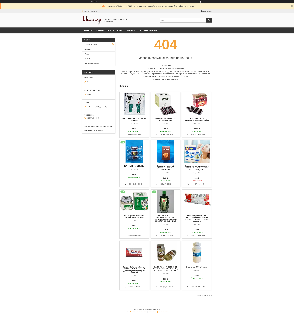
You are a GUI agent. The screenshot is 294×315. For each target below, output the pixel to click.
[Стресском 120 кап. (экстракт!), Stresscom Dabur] (197, 103)
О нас (119, 30)
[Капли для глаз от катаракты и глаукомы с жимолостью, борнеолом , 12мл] (197, 151)
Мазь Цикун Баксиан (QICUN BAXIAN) (134, 119)
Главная (88, 30)
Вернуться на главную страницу (165, 79)
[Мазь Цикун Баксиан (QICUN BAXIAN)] (134, 103)
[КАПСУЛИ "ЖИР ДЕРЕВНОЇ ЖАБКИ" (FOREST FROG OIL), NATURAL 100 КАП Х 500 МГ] (165, 252)
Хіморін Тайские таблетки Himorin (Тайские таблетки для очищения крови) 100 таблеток (134, 269)
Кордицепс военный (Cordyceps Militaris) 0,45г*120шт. (165, 168)
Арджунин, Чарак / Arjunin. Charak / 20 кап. (165, 119)
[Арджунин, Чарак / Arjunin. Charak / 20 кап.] (165, 103)
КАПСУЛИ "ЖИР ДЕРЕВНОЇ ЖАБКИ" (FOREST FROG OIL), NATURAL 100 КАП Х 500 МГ (165, 269)
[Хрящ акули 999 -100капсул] (197, 252)
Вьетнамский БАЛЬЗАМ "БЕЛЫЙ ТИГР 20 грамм (134, 216)
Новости (88, 49)
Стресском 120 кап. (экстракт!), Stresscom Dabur (197, 119)
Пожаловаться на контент (138, 312)
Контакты (130, 30)
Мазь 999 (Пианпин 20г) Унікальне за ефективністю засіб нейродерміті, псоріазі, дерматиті (197, 218)
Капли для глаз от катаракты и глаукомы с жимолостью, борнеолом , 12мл (197, 168)
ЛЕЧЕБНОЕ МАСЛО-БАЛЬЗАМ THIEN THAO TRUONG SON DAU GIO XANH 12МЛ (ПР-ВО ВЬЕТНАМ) (165, 218)
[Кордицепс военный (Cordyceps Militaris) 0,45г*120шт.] (165, 151)
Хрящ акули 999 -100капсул (197, 267)
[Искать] (209, 20)
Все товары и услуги (202, 295)
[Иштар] (92, 24)
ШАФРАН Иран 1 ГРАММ (134, 166)
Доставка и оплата (148, 30)
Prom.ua (157, 310)
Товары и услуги (103, 30)
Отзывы (87, 59)
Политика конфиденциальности (158, 312)
